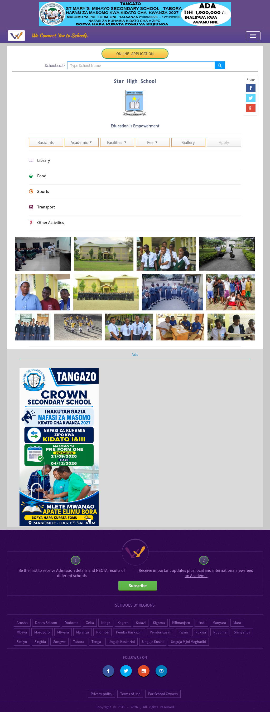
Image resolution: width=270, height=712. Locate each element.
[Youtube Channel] (161, 671)
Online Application (135, 53)
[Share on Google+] (250, 108)
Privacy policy (101, 693)
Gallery (188, 142)
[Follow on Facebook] (108, 671)
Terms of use (130, 693)
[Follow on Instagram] (144, 671)
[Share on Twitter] (250, 98)
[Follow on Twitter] (126, 671)
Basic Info (46, 142)
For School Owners (163, 693)
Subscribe (138, 585)
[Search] (219, 65)
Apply (224, 142)
